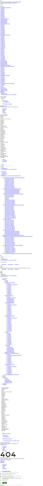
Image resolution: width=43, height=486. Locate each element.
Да (1, 157)
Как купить (7, 379)
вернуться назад (3, 459)
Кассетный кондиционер (12, 304)
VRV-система (9, 347)
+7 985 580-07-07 (4, 93)
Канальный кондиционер (12, 317)
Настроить (5, 480)
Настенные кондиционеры (12, 284)
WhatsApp (4, 112)
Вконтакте (5, 108)
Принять (4, 482)
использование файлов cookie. (8, 476)
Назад (7, 280)
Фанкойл (9, 334)
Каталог (6, 281)
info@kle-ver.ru (4, 105)
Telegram (4, 109)
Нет (3, 157)
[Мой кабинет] (0, 263)
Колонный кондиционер (12, 366)
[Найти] (1, 5)
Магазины (2, 461)
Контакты (2, 462)
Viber (4, 110)
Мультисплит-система (11, 297)
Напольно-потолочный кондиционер (14, 355)
